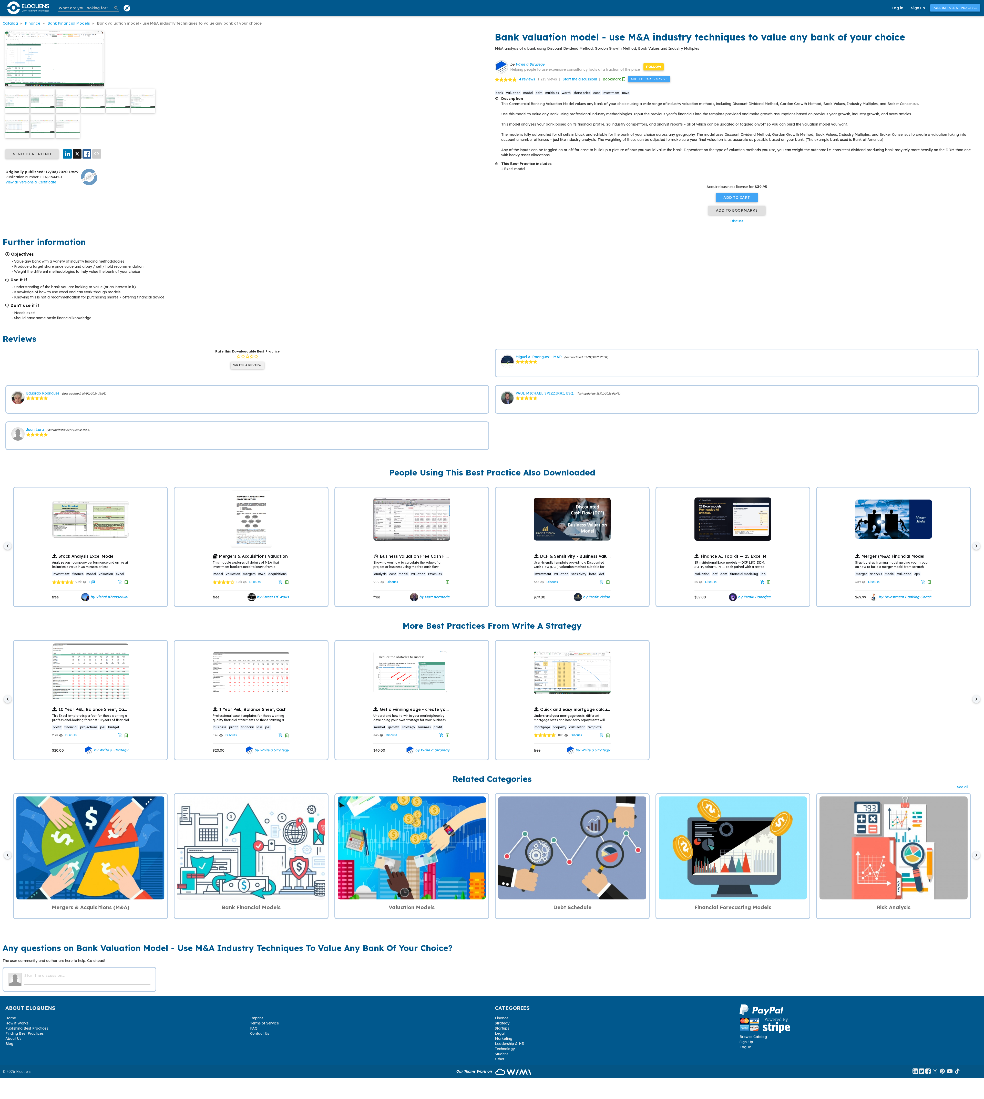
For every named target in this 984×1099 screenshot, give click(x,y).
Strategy (502, 1023)
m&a (625, 93)
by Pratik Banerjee (754, 597)
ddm (539, 93)
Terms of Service (264, 1023)
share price (581, 93)
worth (566, 93)
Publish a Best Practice (955, 8)
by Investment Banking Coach (904, 597)
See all (962, 787)
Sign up (918, 7)
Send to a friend (32, 154)
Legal (500, 1033)
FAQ (254, 1028)
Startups (502, 1028)
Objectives (22, 254)
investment (611, 93)
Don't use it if (25, 305)
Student (501, 1054)
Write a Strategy (530, 64)
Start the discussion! (580, 79)
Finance (501, 1018)
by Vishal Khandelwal (108, 597)
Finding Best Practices (24, 1033)
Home (10, 1018)
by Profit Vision (596, 597)
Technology (505, 1048)
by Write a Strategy (110, 750)
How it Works (16, 1023)
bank (499, 93)
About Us (13, 1038)
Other (499, 1059)
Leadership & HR (509, 1043)
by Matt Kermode (433, 597)
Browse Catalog (753, 1036)
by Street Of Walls (272, 597)
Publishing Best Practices (26, 1028)
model (528, 93)
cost (596, 93)
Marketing (503, 1038)
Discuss (736, 221)
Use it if (19, 280)
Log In (745, 1047)
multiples (552, 93)
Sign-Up (746, 1042)
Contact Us (259, 1033)
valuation (513, 93)
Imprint (256, 1018)
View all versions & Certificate (30, 182)
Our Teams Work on (474, 1071)
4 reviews (527, 79)
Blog (9, 1043)
